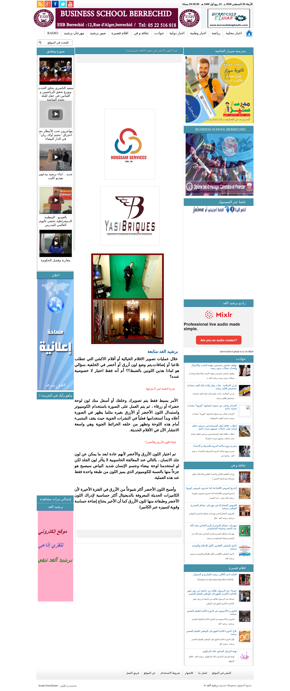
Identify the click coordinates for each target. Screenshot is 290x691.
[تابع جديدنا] (40, 4)
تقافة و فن (141, 33)
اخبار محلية (234, 33)
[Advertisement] (37, 465)
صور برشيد (98, 33)
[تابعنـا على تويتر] (62, 4)
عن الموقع (149, 672)
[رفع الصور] (129, 179)
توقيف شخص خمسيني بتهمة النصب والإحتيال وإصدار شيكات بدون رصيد (214, 366)
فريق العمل (132, 672)
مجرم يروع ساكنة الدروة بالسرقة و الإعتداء (215, 445)
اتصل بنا (202, 672)
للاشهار (189, 672)
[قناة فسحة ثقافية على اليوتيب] (70, 4)
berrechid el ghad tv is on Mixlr (237, 351)
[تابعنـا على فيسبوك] (55, 4)
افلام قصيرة (119, 33)
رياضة (216, 33)
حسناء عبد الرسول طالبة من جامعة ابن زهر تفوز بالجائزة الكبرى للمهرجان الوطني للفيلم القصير (212, 592)
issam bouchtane (48, 685)
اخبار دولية (176, 33)
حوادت (159, 33)
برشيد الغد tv (211, 685)
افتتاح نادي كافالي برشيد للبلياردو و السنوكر (215, 574)
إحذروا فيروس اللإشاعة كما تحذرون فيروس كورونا (211, 488)
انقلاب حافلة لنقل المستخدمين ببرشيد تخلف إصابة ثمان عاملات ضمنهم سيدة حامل (214, 427)
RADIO (52, 33)
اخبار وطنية (198, 33)
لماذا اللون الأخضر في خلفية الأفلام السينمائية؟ (152, 50)
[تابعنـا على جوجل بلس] (47, 4)
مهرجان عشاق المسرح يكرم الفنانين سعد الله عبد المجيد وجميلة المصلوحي (213, 527)
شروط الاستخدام (170, 672)
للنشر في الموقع (221, 672)
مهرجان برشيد (74, 33)
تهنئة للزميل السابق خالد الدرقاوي (220, 651)
